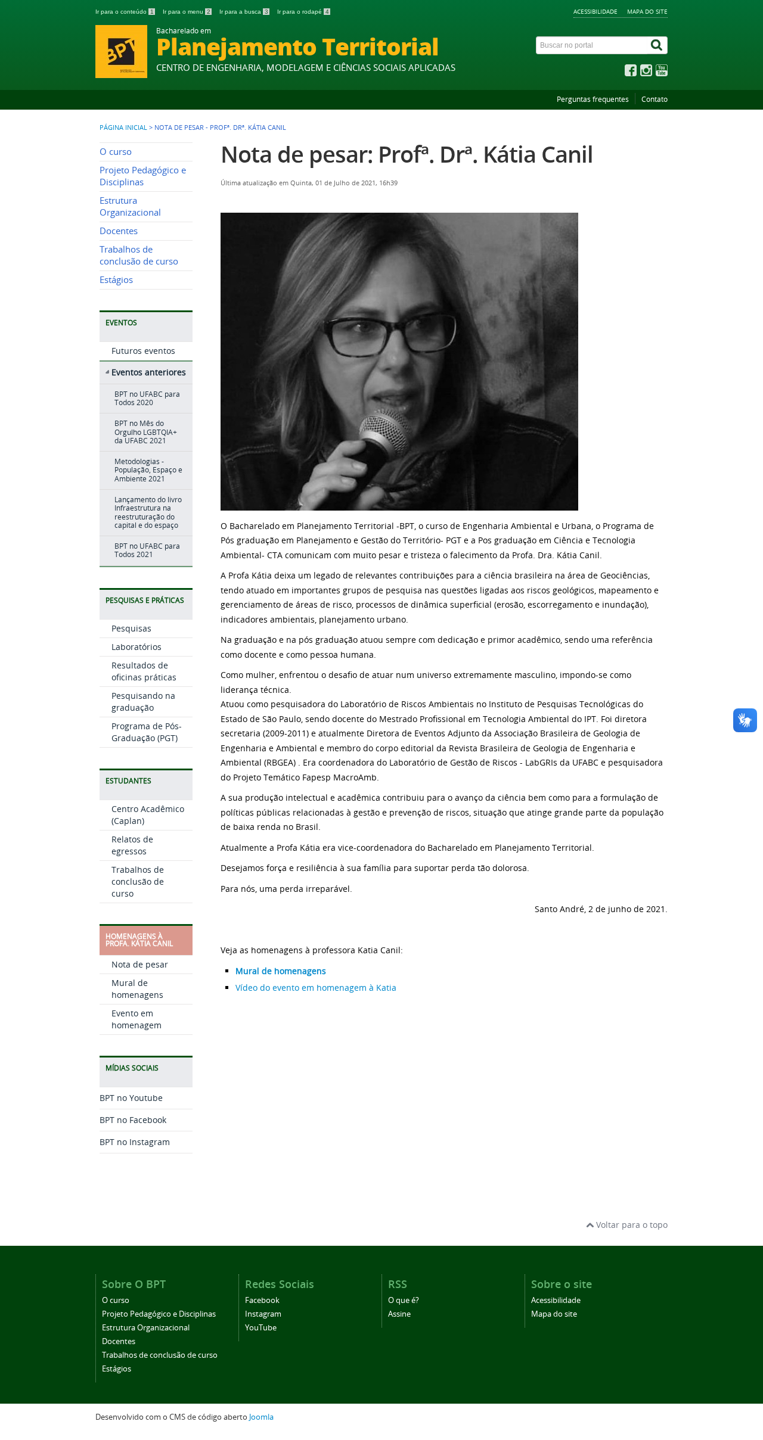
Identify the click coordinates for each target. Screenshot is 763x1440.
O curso (116, 151)
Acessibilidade (595, 11)
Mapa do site (647, 11)
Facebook (262, 1300)
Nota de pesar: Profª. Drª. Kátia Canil (407, 154)
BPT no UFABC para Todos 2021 (147, 550)
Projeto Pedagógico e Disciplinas (143, 176)
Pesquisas (131, 628)
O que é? (403, 1300)
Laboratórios (136, 646)
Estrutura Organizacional (130, 206)
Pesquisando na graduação (143, 701)
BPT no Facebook (133, 1119)
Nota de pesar (139, 964)
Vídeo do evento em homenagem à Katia (315, 987)
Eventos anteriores (148, 372)
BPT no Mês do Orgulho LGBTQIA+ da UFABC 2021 (145, 432)
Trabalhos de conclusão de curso (139, 255)
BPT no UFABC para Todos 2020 (147, 398)
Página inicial (123, 127)
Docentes (119, 231)
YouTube (261, 1328)
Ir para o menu (186, 11)
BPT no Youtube (131, 1097)
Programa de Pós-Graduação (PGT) (146, 732)
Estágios (116, 279)
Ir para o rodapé (303, 11)
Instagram (263, 1314)
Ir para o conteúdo (124, 11)
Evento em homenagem (136, 1019)
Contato (654, 99)
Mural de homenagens (137, 988)
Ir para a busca (243, 11)
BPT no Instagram (135, 1141)
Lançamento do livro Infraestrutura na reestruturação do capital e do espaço (148, 512)
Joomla (261, 1417)
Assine (399, 1314)
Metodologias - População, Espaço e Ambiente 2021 (148, 470)
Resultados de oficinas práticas (143, 671)
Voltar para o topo (631, 1224)
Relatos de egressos (132, 845)
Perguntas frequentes (593, 99)
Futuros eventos (143, 350)
